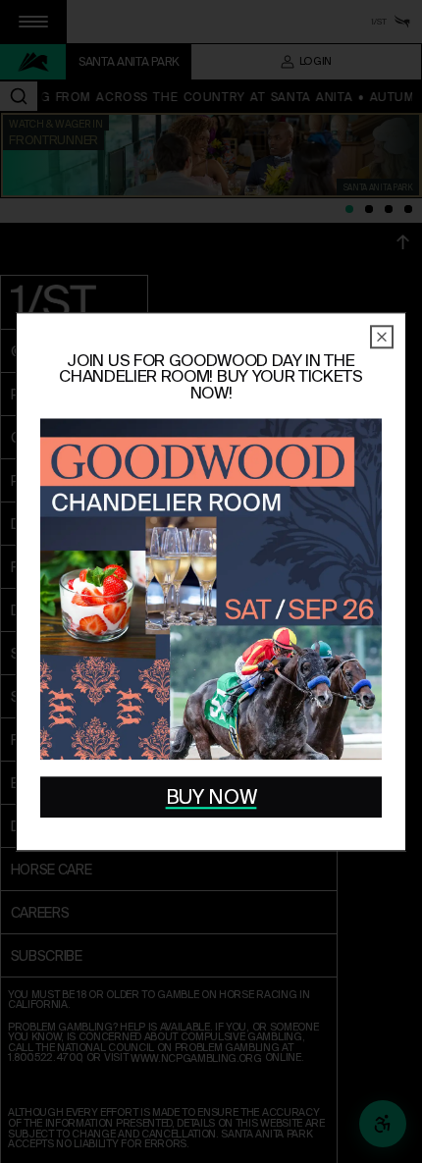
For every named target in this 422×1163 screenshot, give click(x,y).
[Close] (382, 336)
